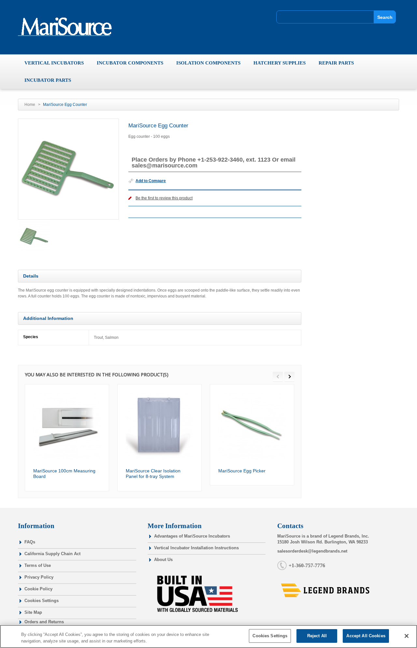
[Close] (406, 636)
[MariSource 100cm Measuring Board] (67, 426)
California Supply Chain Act (52, 553)
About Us (163, 559)
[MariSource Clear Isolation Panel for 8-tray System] (159, 426)
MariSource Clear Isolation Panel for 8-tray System (153, 473)
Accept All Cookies (365, 635)
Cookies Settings (41, 600)
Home (29, 104)
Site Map (33, 612)
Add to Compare (151, 181)
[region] (208, 636)
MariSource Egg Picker (242, 470)
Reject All (317, 635)
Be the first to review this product (164, 198)
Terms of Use (37, 565)
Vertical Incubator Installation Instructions (196, 547)
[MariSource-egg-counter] (34, 236)
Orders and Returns (44, 621)
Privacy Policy (38, 577)
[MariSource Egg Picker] (252, 426)
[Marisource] (67, 26)
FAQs (29, 542)
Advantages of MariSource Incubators (192, 536)
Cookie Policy (38, 588)
